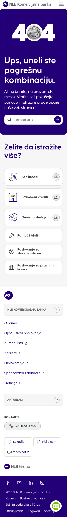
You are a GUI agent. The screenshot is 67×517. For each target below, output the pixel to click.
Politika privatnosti (32, 498)
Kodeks (11, 498)
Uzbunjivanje (14, 511)
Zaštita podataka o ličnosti (23, 504)
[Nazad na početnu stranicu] (27, 4)
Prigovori (34, 511)
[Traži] (57, 119)
